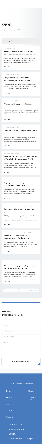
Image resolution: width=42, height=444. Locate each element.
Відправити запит (21, 361)
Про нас (8, 391)
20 (32, 290)
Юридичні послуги (7, 30)
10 (29, 290)
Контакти (9, 410)
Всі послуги (10, 417)
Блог (7, 404)
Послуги (9, 397)
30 (35, 290)
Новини (31, 391)
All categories (8, 41)
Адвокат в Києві (32, 398)
